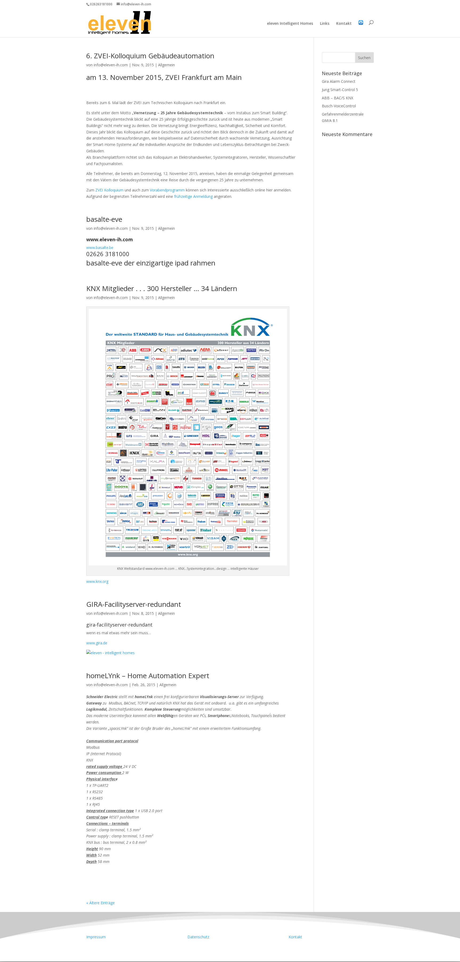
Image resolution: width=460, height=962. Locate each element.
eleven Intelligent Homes (290, 24)
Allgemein (166, 64)
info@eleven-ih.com (111, 64)
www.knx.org (97, 581)
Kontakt (344, 24)
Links (324, 24)
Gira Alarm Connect (338, 81)
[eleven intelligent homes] (188, 562)
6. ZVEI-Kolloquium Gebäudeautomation (150, 55)
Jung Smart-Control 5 (340, 89)
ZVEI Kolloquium (109, 190)
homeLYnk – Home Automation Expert (147, 675)
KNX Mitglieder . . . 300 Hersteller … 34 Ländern (161, 288)
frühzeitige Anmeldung (193, 196)
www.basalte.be (99, 247)
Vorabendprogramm (168, 190)
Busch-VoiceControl (339, 105)
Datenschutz (198, 936)
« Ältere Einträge (100, 902)
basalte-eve (104, 219)
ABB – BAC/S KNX (337, 97)
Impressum (96, 936)
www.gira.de (96, 642)
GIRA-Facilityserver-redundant (133, 604)
